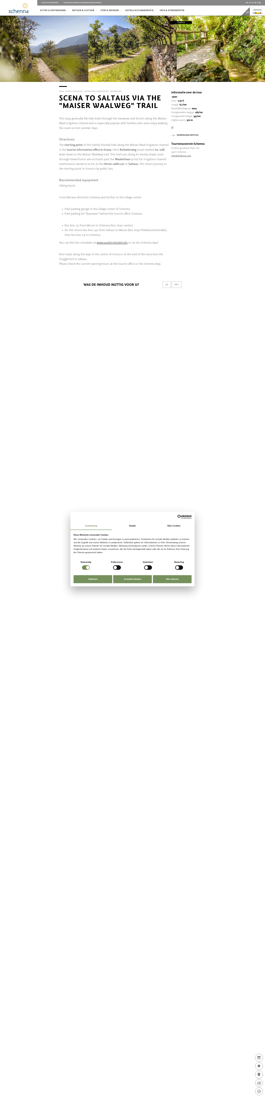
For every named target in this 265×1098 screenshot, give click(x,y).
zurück (181, 22)
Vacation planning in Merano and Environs (82, 3)
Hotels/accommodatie (139, 10)
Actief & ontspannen (53, 10)
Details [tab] (132, 526)
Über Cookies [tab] (174, 526)
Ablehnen (92, 579)
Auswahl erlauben (132, 579)
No (177, 284)
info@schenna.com (181, 156)
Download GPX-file (187, 135)
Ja (166, 284)
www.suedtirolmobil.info (112, 242)
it (251, 3)
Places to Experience (50, 3)
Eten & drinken (110, 10)
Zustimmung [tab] (91, 526)
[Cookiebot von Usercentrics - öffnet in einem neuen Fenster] (179, 517)
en (255, 3)
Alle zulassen (172, 579)
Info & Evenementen (172, 10)
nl (260, 3)
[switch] (117, 567)
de (247, 3)
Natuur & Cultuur (83, 10)
